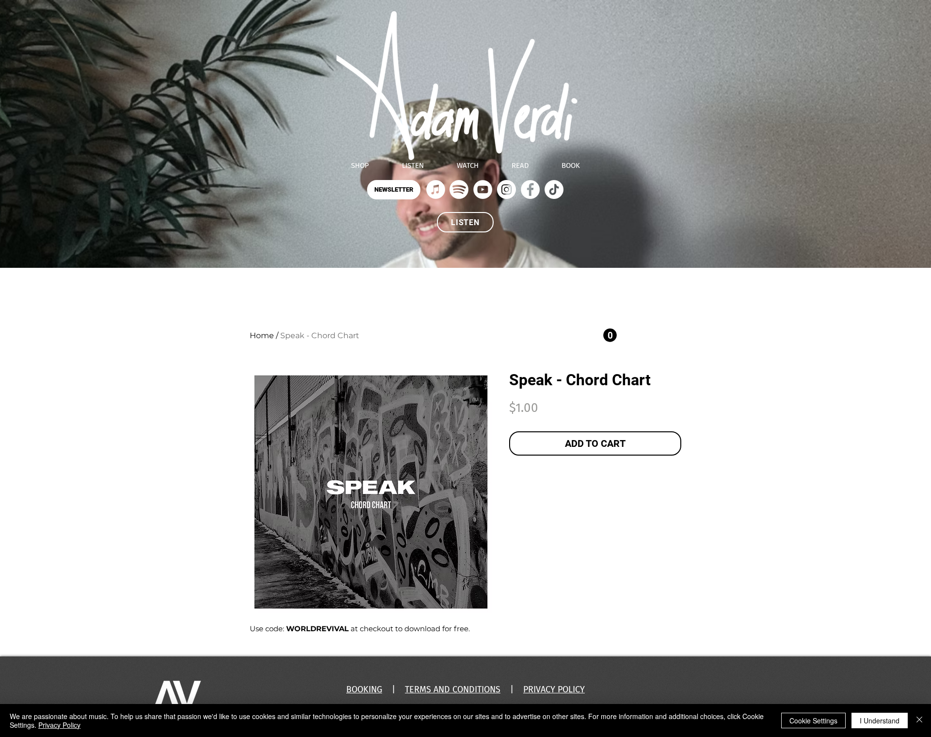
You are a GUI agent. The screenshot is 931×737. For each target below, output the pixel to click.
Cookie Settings (813, 720)
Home (262, 335)
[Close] (919, 720)
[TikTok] (554, 189)
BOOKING (364, 689)
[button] (393, 189)
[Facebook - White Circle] (530, 189)
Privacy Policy (59, 725)
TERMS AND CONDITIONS (452, 689)
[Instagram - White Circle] (506, 189)
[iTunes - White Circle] (435, 189)
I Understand (879, 720)
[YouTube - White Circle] (482, 189)
